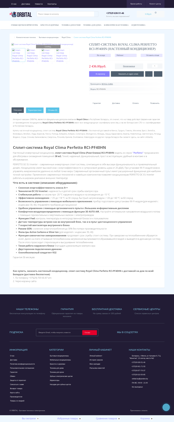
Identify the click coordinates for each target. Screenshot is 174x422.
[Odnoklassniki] (154, 331)
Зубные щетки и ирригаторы (24, 25)
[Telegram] (135, 391)
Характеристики (34, 110)
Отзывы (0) (52, 110)
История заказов (96, 360)
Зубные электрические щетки (61, 376)
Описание (18, 110)
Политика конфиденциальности (22, 364)
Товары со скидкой (17, 401)
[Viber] (139, 391)
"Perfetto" (138, 152)
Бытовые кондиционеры (49, 37)
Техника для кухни (71, 25)
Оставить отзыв (152, 55)
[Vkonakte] (151, 331)
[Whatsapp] (130, 391)
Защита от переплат (18, 380)
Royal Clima (66, 37)
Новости (39, 4)
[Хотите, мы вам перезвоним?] (166, 407)
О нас (14, 4)
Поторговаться (129, 66)
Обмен (12, 376)
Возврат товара (16, 389)
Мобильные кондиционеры (60, 360)
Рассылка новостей (97, 368)
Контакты (52, 4)
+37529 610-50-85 (138, 375)
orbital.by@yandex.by (139, 379)
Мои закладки (95, 364)
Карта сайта (15, 393)
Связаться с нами (17, 384)
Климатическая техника (26, 37)
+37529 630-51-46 (138, 362)
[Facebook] (143, 331)
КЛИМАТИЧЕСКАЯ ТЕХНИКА (116, 25)
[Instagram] (147, 331)
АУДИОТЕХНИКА (138, 25)
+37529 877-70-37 (138, 371)
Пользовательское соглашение (22, 368)
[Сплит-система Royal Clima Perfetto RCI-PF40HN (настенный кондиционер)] (48, 44)
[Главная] (12, 37)
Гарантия (13, 372)
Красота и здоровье (50, 25)
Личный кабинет (96, 356)
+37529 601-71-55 (138, 366)
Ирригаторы (54, 380)
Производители (16, 397)
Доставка (25, 4)
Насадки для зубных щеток (60, 384)
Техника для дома (92, 25)
